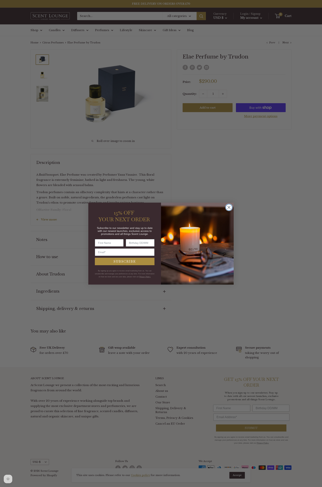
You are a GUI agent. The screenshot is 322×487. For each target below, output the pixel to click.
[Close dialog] (229, 207)
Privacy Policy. (145, 277)
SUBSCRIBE (124, 261)
